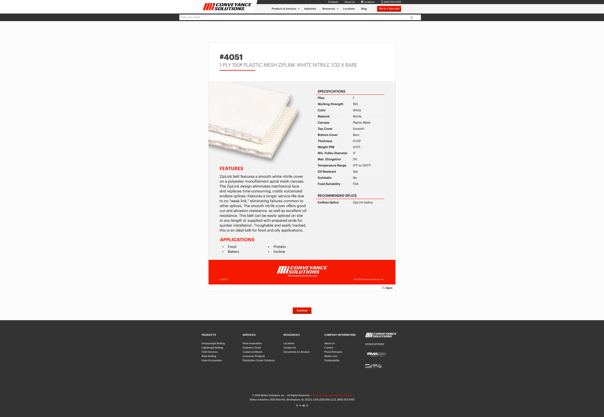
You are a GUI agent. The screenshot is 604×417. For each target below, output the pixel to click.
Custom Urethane (252, 352)
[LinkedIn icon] (303, 405)
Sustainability (331, 360)
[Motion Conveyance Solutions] (227, 10)
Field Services (210, 352)
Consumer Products (254, 356)
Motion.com (330, 356)
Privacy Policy (318, 395)
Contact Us (289, 347)
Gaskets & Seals (252, 347)
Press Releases (333, 352)
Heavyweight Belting (213, 343)
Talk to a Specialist (389, 8)
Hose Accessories (212, 360)
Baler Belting (209, 356)
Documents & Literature (296, 352)
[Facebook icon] (297, 405)
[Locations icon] (307, 405)
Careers (328, 347)
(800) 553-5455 (392, 2)
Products (333, 2)
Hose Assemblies (252, 343)
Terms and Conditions (340, 395)
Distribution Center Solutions (259, 360)
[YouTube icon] (300, 405)
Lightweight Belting (212, 347)
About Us (349, 2)
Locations (369, 2)
